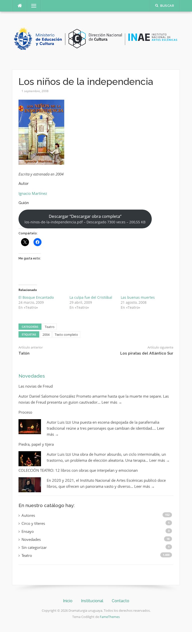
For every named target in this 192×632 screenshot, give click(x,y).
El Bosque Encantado (36, 297)
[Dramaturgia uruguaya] (96, 40)
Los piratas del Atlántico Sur (146, 353)
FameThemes (110, 616)
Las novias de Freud (35, 386)
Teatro (49, 327)
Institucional (92, 600)
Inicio (67, 600)
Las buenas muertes (138, 297)
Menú (32, 5)
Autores (28, 515)
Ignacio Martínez (32, 193)
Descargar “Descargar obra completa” (85, 218)
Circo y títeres (33, 523)
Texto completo (66, 334)
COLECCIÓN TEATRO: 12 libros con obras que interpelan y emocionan (78, 470)
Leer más (112, 402)
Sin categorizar (34, 547)
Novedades (31, 376)
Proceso (25, 412)
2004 (46, 334)
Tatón (24, 353)
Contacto (120, 600)
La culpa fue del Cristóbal (91, 297)
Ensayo (28, 531)
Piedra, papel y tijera (36, 444)
